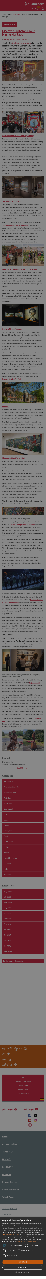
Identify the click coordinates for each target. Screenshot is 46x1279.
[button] (23, 1272)
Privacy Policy (31, 1241)
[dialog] (23, 1246)
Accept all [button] (23, 1262)
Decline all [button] (22, 1267)
